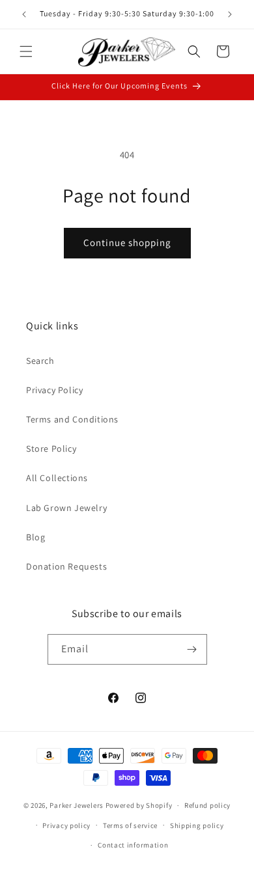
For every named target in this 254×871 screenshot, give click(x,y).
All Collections (57, 478)
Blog (35, 537)
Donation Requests (66, 566)
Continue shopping (127, 242)
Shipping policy (197, 825)
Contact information (133, 845)
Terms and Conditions (72, 419)
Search (40, 360)
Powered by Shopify (139, 805)
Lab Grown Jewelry (66, 508)
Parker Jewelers (76, 805)
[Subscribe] (192, 649)
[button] (26, 51)
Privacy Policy (54, 390)
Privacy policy (66, 825)
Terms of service (130, 825)
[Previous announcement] (24, 14)
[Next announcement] (230, 14)
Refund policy (207, 805)
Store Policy (51, 448)
